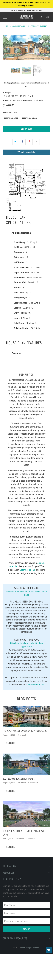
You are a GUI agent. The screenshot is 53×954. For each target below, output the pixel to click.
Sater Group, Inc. (27, 570)
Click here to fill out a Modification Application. (26, 643)
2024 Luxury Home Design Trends (19, 778)
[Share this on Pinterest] (30, 142)
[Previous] (5, 47)
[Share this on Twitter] (15, 142)
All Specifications (21, 232)
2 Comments (33, 783)
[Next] (48, 47)
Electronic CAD (29, 118)
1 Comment (30, 839)
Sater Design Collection (30, 948)
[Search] (40, 17)
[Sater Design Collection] (26, 17)
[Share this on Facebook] (22, 142)
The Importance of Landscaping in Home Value (25, 730)
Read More (10, 743)
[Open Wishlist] (49, 950)
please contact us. (36, 684)
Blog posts (26, 698)
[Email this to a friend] (37, 142)
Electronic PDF (11, 118)
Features (16, 353)
